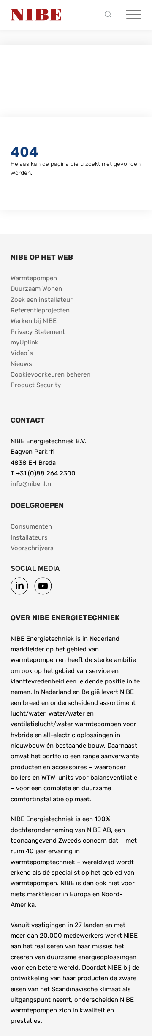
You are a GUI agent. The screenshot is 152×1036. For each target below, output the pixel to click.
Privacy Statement (38, 332)
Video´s (22, 353)
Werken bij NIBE (34, 321)
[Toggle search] (110, 15)
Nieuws (21, 364)
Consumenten (31, 526)
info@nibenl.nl (32, 484)
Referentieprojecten (40, 310)
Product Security (36, 385)
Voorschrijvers (32, 548)
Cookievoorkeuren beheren (50, 374)
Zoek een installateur (42, 300)
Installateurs (29, 537)
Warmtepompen (34, 278)
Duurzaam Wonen (36, 289)
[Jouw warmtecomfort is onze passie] (36, 15)
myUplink (24, 342)
